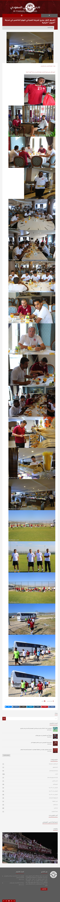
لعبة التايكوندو (55, 811)
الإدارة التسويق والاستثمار (52, 777)
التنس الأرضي (55, 781)
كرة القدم (56, 808)
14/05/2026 (49, 737)
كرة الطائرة (55, 804)
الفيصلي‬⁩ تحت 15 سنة (53, 787)
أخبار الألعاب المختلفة (53, 764)
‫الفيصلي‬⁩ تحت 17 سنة (53, 791)
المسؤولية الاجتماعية (53, 798)
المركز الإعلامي (50, 701)
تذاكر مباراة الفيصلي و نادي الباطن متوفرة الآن (41, 742)
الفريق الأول (55, 784)
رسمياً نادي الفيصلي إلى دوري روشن (44, 735)
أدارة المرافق (55, 767)
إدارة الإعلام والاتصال (53, 770)
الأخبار (43, 701)
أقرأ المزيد (44, 889)
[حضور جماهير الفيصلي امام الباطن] (30, 847)
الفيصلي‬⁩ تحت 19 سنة (53, 794)
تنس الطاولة (55, 801)
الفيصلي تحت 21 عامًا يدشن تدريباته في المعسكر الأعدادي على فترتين (36, 728)
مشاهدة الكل (6, 755)
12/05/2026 (49, 744)
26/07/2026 (49, 730)
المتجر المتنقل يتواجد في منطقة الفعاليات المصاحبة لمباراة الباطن (36, 749)
